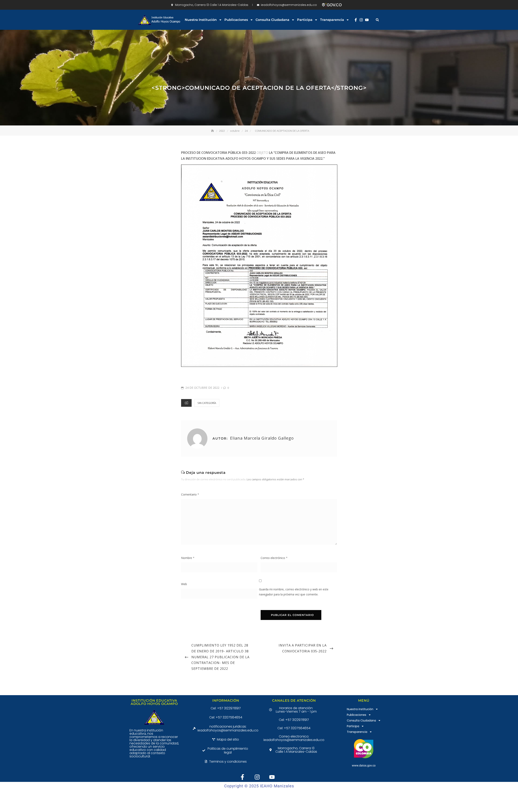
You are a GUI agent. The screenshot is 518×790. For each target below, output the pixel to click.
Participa (304, 20)
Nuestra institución (201, 20)
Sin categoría (206, 403)
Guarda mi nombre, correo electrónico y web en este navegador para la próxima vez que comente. (293, 591)
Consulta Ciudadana (272, 20)
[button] (377, 20)
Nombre (187, 558)
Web (184, 584)
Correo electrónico (274, 558)
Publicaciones (236, 20)
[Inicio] (213, 131)
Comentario (190, 494)
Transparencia (332, 20)
